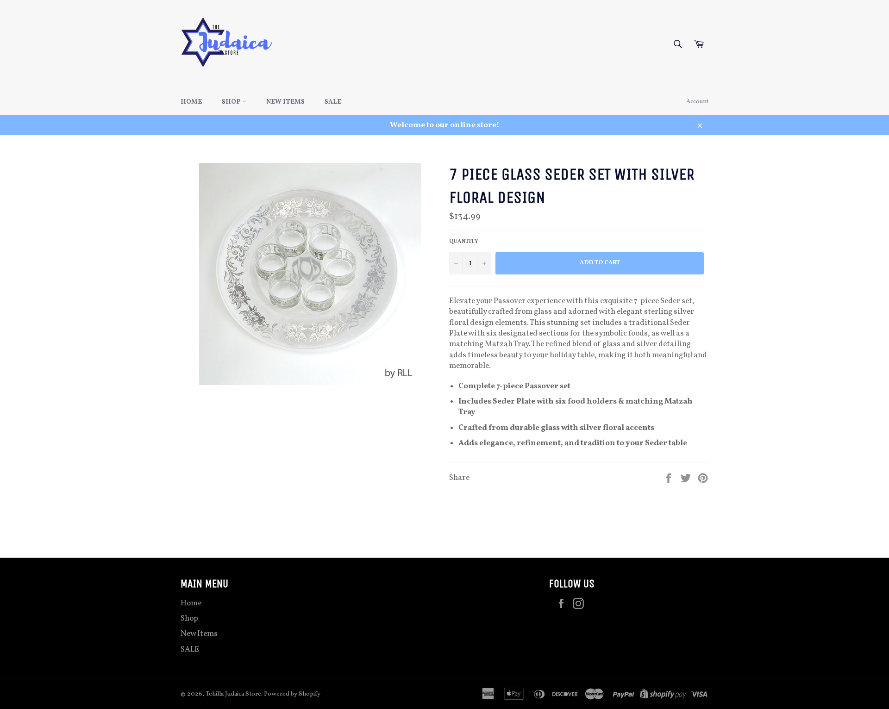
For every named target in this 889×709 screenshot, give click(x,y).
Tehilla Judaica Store (233, 694)
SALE (333, 102)
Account (697, 102)
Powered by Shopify (292, 694)
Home (191, 102)
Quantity (463, 241)
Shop (232, 102)
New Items (285, 102)
